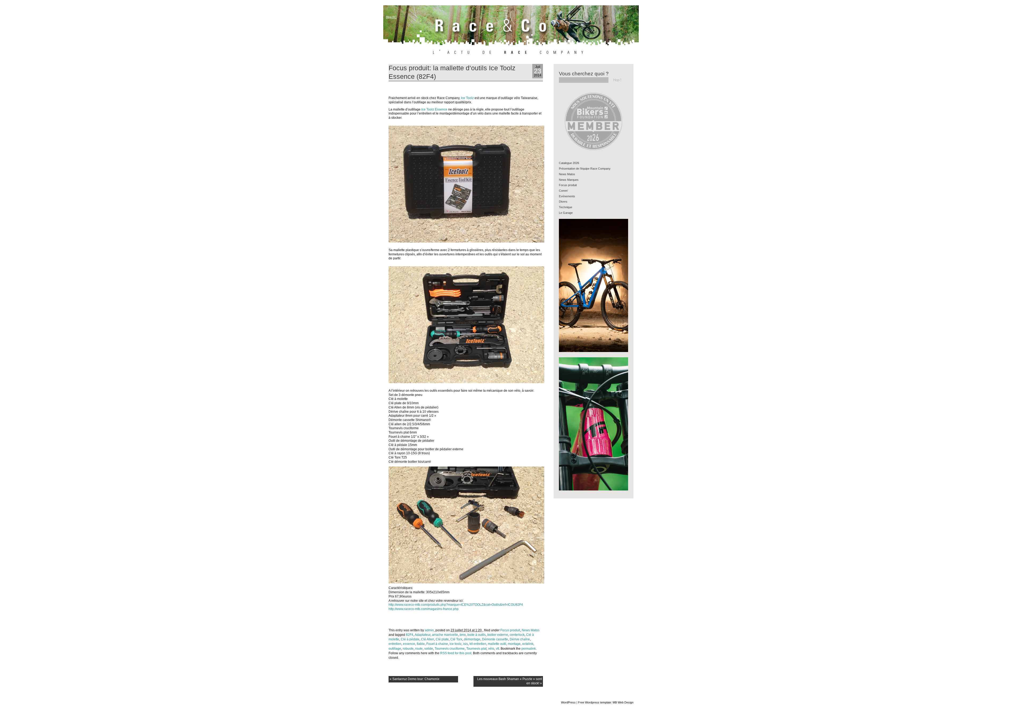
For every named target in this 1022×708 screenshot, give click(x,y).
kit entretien (477, 644)
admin (429, 630)
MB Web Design (623, 702)
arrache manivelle (445, 635)
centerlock (517, 635)
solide (428, 648)
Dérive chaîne (520, 639)
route (419, 648)
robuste (408, 648)
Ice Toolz (467, 98)
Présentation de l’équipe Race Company (585, 168)
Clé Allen (427, 639)
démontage (472, 639)
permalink (528, 648)
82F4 (409, 635)
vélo (491, 648)
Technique (565, 207)
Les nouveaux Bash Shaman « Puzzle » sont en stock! (509, 681)
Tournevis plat (476, 648)
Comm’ (563, 190)
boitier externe (497, 635)
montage (514, 644)
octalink (527, 644)
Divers (563, 201)
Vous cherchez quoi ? (584, 73)
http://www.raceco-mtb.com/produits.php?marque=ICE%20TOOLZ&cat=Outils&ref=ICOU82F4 (456, 605)
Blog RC (391, 17)
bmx (463, 635)
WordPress (568, 702)
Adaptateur (422, 635)
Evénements (567, 196)
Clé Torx (456, 639)
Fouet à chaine (437, 644)
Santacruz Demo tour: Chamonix (414, 679)
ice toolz (455, 644)
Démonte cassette (495, 639)
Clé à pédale (410, 639)
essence (409, 644)
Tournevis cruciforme (450, 648)
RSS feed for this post (455, 653)
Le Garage (566, 212)
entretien (395, 644)
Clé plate (442, 639)
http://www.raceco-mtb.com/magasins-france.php (424, 609)
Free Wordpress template (594, 702)
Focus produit (510, 630)
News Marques (569, 179)
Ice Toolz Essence (434, 109)
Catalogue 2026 (569, 163)
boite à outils (476, 635)
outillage (395, 648)
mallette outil (497, 644)
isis (465, 644)
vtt (497, 648)
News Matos (530, 630)
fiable (421, 644)
